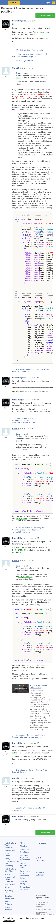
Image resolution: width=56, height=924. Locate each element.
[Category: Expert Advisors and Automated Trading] (5, 16)
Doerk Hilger (18, 21)
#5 (38, 538)
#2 (38, 378)
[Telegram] (41, 887)
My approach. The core (20, 421)
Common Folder (41, 770)
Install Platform (8, 903)
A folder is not (40, 735)
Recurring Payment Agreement (25, 857)
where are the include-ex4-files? (24, 423)
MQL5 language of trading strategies (9, 877)
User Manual (10, 870)
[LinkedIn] (41, 892)
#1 (33, 68)
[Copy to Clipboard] (50, 213)
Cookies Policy (23, 882)
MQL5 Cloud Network (9, 886)
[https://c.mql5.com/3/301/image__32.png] (32, 387)
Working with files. (42, 369)
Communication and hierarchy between (26, 737)
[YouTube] (37, 892)
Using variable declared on (26, 418)
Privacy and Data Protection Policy (25, 874)
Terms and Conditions (24, 850)
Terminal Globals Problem (21, 532)
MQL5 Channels (40, 859)
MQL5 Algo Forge (9, 891)
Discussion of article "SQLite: (38, 808)
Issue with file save (19, 772)
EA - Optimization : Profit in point (29, 50)
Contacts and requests (26, 888)
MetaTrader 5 (42, 843)
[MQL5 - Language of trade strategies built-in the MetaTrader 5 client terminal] (4, 3)
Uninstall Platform (8, 908)
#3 (38, 399)
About (22, 843)
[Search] (39, 2)
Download (10, 897)
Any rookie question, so (24, 369)
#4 (33, 429)
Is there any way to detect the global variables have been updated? (29, 55)
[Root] (2, 16)
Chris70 (15, 68)
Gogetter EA (20, 808)
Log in (47, 3)
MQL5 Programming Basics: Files (38, 686)
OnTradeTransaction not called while (25, 530)
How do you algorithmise (21, 371)
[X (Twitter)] (46, 887)
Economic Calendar (40, 873)
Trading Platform (10, 845)
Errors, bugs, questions (25, 60)
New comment (47, 15)
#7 (38, 743)
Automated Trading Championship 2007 (31, 528)
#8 (33, 778)
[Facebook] (37, 887)
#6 (33, 561)
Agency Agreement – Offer (25, 865)
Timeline (23, 846)
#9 (38, 816)
